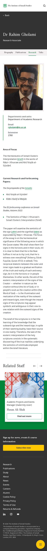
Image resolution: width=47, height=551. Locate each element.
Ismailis (28, 188)
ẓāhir (14, 231)
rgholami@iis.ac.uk (17, 127)
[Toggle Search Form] (44, 5)
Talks (41, 52)
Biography (8, 52)
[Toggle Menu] (40, 544)
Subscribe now (23, 447)
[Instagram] (11, 514)
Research (32, 52)
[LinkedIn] (4, 514)
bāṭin (36, 231)
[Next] (41, 366)
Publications (21, 52)
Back (7, 15)
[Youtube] (18, 514)
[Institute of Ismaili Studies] (17, 5)
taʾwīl (20, 159)
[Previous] (34, 366)
